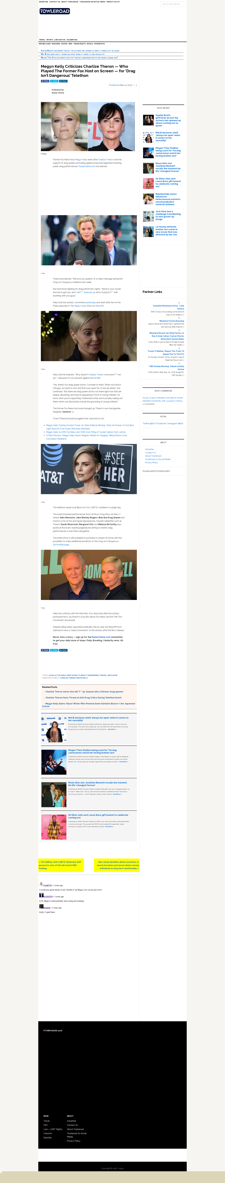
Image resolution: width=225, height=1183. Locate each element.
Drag (63, 675)
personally (91, 302)
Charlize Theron (105, 159)
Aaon (51, 675)
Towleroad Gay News (113, 11)
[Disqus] (88, 913)
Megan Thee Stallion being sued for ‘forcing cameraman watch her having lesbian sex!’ (79, 57)
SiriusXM (100, 306)
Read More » (112, 729)
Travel (46, 1121)
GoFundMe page (61, 544)
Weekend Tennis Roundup (171, 321)
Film (45, 1125)
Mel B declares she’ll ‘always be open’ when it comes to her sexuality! (72, 54)
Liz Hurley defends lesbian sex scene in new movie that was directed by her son (166, 230)
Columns (47, 1133)
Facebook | (162, 423)
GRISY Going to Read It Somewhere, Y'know (86, 675)
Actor (57, 675)
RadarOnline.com (87, 166)
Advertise (149, 449)
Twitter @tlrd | (150, 423)
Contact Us (150, 452)
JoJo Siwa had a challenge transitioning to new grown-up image (168, 215)
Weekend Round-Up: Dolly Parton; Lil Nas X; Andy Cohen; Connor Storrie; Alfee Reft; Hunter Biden (166, 336)
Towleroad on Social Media (157, 459)
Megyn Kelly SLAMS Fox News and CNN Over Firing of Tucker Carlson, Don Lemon (86, 432)
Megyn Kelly (81, 159)
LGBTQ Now (112, 675)
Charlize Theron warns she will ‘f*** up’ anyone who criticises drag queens (84, 691)
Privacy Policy (151, 462)
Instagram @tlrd (175, 423)
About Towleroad (153, 456)
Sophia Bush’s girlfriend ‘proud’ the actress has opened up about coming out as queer (80, 50)
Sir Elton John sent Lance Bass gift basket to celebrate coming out (168, 182)
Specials (47, 1137)
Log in (121, 1168)
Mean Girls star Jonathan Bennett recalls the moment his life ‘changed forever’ (168, 167)
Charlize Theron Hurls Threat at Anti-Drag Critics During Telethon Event (83, 697)
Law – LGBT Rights (52, 1129)
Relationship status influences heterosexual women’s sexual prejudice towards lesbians (168, 199)
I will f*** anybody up (85, 292)
